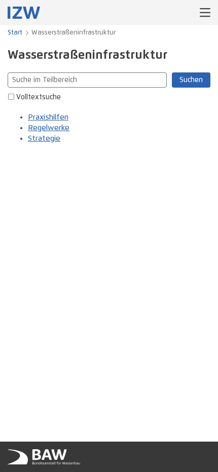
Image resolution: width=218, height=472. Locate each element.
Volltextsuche (38, 97)
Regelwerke (48, 128)
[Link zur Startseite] (24, 12)
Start (15, 32)
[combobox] (87, 80)
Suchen (191, 80)
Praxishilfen (48, 117)
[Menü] (205, 12)
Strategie (44, 138)
